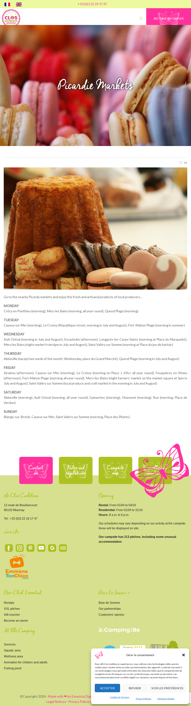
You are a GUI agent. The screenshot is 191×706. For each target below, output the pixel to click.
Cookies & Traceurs (120, 697)
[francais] (7, 4)
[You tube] (41, 548)
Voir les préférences (167, 688)
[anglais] (19, 4)
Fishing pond (12, 668)
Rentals (9, 602)
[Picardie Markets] (95, 228)
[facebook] (9, 548)
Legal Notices (56, 701)
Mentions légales (166, 698)
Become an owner (16, 620)
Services (9, 644)
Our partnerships (110, 608)
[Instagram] (20, 548)
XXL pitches (12, 608)
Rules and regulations (76, 470)
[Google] (52, 548)
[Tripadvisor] (63, 548)
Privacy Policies (143, 698)
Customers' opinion (111, 614)
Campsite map (115, 470)
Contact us (36, 470)
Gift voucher (12, 614)
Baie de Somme (109, 602)
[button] (183, 655)
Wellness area (13, 656)
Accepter (107, 688)
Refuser (135, 688)
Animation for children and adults (25, 662)
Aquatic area (12, 650)
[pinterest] (30, 548)
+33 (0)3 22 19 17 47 (92, 4)
